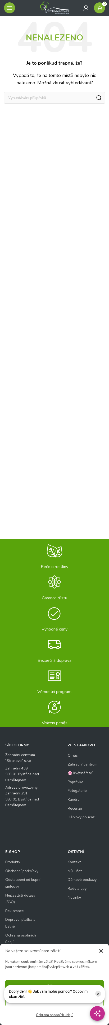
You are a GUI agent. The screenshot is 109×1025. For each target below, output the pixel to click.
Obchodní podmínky (21, 870)
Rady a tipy (77, 888)
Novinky (74, 897)
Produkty (12, 862)
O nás (73, 755)
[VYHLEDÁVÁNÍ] (99, 98)
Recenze (75, 808)
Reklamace (14, 910)
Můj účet (75, 870)
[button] (101, 951)
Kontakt (74, 862)
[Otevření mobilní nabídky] (9, 8)
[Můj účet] (86, 8)
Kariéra (74, 799)
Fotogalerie (77, 790)
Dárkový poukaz (81, 817)
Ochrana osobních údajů (54, 1015)
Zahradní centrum (82, 764)
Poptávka (75, 781)
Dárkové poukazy (82, 879)
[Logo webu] (54, 8)
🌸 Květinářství (80, 773)
